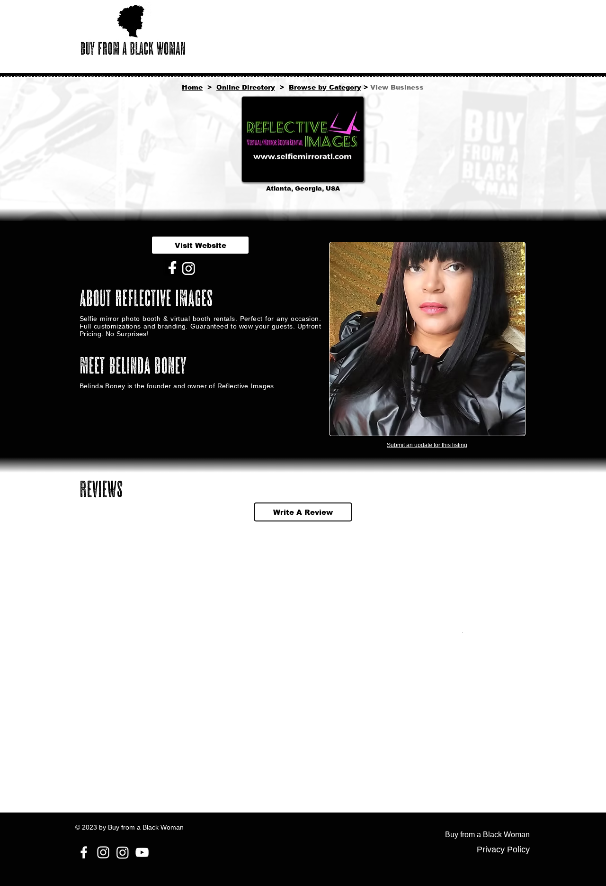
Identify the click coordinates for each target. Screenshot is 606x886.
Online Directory (245, 87)
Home (192, 87)
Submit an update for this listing (427, 445)
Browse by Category (325, 87)
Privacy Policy (503, 849)
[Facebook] (84, 852)
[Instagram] (103, 852)
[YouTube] (142, 852)
